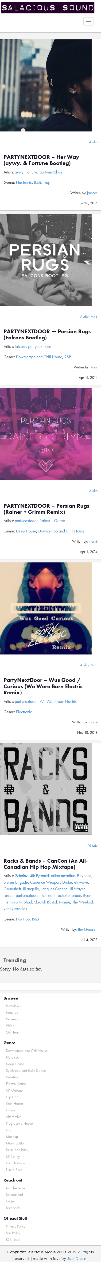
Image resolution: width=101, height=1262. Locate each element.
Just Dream (77, 1258)
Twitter (10, 1201)
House (10, 1110)
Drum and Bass (17, 1149)
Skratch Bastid (45, 902)
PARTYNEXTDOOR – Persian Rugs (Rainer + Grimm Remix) (46, 508)
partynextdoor (50, 172)
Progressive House (19, 1123)
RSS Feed (12, 1239)
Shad (28, 902)
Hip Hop (23, 919)
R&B (37, 182)
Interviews (13, 1005)
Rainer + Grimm (52, 520)
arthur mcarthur (63, 875)
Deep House (26, 531)
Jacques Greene (54, 888)
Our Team (13, 1032)
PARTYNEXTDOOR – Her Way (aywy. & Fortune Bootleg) (41, 160)
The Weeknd (82, 902)
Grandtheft (12, 888)
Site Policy (13, 1232)
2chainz (21, 875)
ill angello (31, 888)
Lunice (9, 895)
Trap (46, 182)
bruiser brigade (16, 882)
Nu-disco (12, 1057)
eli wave (81, 882)
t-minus (64, 902)
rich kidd (47, 895)
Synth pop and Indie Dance (26, 1070)
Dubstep (12, 1077)
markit (93, 541)
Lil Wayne (78, 888)
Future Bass (14, 1169)
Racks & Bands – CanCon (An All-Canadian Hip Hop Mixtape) (46, 863)
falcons (20, 346)
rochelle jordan (69, 895)
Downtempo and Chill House (39, 356)
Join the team (15, 1188)
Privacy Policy (15, 1226)
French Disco (15, 1163)
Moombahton (16, 1143)
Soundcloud (14, 1194)
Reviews (12, 1019)
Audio (93, 141)
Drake (67, 882)
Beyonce (84, 875)
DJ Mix (92, 845)
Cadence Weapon (45, 882)
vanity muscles (15, 908)
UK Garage (14, 1090)
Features (12, 1012)
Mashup (12, 1136)
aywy (19, 172)
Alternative (13, 1116)
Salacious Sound (48, 7)
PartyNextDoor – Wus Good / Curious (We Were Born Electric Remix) (43, 686)
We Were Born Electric (58, 701)
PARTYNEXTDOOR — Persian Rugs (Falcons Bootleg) (47, 334)
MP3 (93, 316)
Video (10, 1025)
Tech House (14, 1103)
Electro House (16, 1083)
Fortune (31, 172)
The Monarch (87, 929)
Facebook (13, 1207)
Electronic (24, 182)
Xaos (93, 367)
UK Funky (13, 1156)
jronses (92, 192)
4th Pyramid (39, 875)
